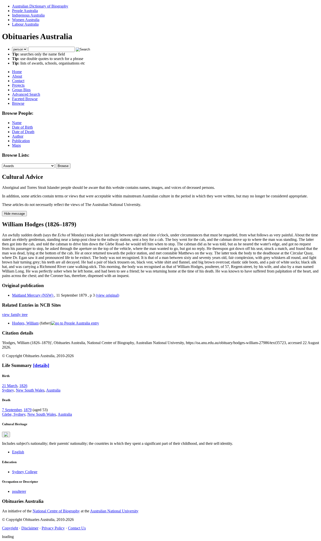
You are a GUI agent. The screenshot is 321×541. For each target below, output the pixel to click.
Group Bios (21, 90)
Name (17, 123)
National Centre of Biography (56, 511)
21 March (9, 386)
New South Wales (30, 390)
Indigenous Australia (28, 15)
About (17, 76)
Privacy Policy (53, 528)
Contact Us (77, 528)
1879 (28, 410)
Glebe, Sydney (13, 414)
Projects (18, 85)
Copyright (10, 528)
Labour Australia (25, 24)
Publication (21, 141)
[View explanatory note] (6, 434)
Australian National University (114, 511)
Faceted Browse (25, 99)
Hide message (14, 213)
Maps (16, 145)
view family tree (15, 314)
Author (17, 136)
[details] (41, 365)
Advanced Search (26, 94)
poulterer (19, 491)
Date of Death (23, 132)
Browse (18, 103)
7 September (12, 410)
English (18, 452)
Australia (53, 390)
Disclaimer (29, 528)
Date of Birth (22, 127)
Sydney (8, 390)
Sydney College (24, 472)
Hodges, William (25, 323)
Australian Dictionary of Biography (40, 6)
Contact (18, 81)
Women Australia (25, 20)
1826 (23, 386)
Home (17, 72)
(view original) (107, 295)
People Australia (25, 11)
